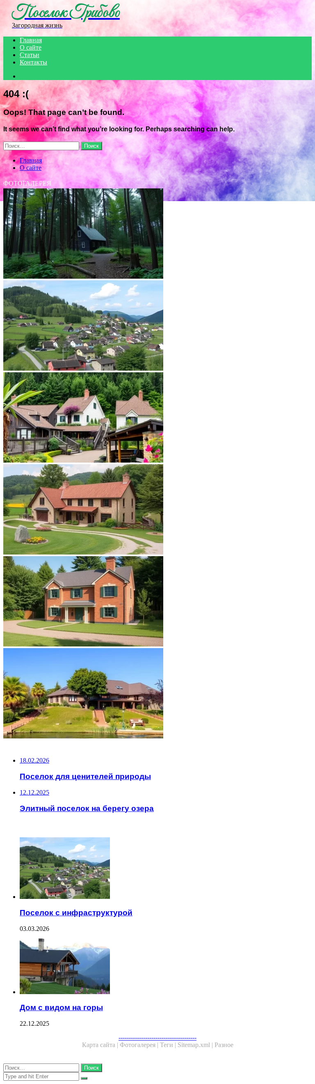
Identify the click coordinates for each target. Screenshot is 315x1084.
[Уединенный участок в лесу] (157, 234)
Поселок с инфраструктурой (76, 912)
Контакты (33, 62)
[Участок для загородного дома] (157, 510)
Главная (31, 40)
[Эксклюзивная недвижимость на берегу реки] (157, 694)
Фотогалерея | (140, 1044)
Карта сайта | (101, 1044)
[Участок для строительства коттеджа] (157, 602)
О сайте (30, 47)
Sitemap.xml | (196, 1044)
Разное (224, 1044)
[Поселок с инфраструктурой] (157, 326)
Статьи (29, 54)
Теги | (169, 1044)
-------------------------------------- (157, 1037)
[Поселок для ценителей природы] (157, 418)
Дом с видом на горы (61, 1007)
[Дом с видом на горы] (166, 964)
